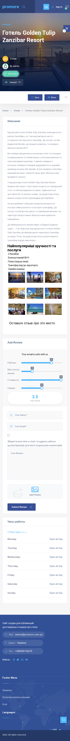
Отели (17, 110)
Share (53, 97)
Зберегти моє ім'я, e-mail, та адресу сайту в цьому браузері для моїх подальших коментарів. (35, 443)
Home (5, 110)
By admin (14, 66)
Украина (21, 643)
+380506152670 (23, 651)
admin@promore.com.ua (28, 634)
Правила (7, 690)
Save (36, 97)
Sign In (59, 7)
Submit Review (19, 507)
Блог (4, 704)
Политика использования (16, 697)
